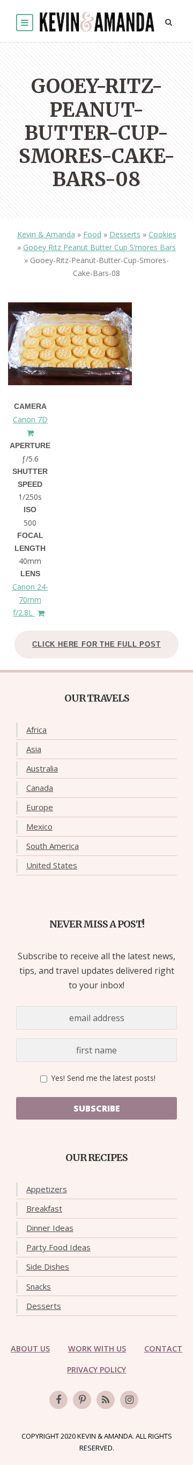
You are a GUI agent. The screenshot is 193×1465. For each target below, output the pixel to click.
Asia (33, 749)
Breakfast (44, 1208)
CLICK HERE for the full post (96, 644)
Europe (39, 807)
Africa (36, 729)
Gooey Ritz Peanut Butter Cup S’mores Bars (99, 247)
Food (92, 234)
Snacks (38, 1286)
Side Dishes (47, 1266)
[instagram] (129, 1400)
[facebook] (58, 1400)
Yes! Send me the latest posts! (102, 1078)
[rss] (105, 1400)
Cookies (162, 234)
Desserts (124, 234)
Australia (42, 768)
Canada (39, 787)
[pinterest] (82, 1400)
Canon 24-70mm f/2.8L (30, 600)
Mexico (39, 826)
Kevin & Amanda (46, 234)
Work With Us (97, 1348)
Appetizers (46, 1189)
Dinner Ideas (49, 1227)
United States (51, 865)
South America (52, 845)
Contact (163, 1348)
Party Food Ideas (58, 1247)
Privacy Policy (96, 1369)
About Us (30, 1348)
